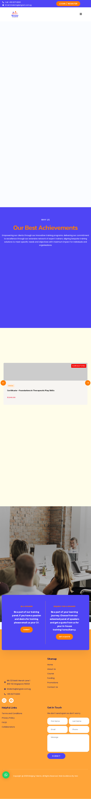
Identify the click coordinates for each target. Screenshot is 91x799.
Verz (76, 776)
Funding (51, 678)
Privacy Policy (8, 718)
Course (50, 673)
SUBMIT (26, 629)
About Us (51, 669)
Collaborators (8, 727)
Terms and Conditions (12, 713)
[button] (5, 774)
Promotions (52, 682)
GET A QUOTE (64, 637)
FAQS (4, 722)
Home (50, 664)
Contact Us (52, 687)
